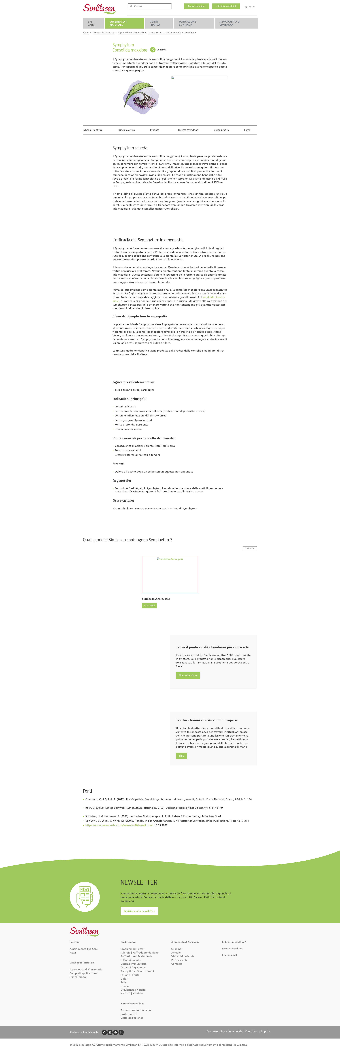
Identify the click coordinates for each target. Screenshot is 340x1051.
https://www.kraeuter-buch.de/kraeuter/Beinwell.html (119, 825)
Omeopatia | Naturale (118, 23)
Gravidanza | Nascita (133, 989)
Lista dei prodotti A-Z (226, 6)
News (73, 952)
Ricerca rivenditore (197, 6)
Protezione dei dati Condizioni (239, 1031)
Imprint (265, 1031)
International (229, 955)
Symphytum (190, 32)
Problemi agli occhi (132, 948)
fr (250, 7)
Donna (125, 986)
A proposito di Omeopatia (131, 32)
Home (86, 32)
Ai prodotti (149, 605)
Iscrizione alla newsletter (139, 911)
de (246, 7)
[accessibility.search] (131, 6)
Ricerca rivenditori (188, 130)
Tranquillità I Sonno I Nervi (137, 971)
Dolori (124, 978)
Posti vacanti (179, 960)
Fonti (247, 130)
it (253, 7)
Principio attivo (126, 130)
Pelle (124, 982)
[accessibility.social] (104, 1032)
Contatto (176, 963)
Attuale (176, 952)
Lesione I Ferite (130, 974)
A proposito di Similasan (230, 23)
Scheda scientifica (93, 130)
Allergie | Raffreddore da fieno (140, 952)
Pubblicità (249, 548)
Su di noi (176, 948)
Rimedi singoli (78, 976)
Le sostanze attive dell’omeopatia (164, 32)
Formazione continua (187, 23)
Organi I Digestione (133, 967)
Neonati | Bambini (132, 993)
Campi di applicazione (83, 973)
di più (181, 756)
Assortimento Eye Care (84, 948)
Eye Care (91, 23)
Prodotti (154, 130)
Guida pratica (155, 23)
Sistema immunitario (133, 963)
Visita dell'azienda (132, 1017)
